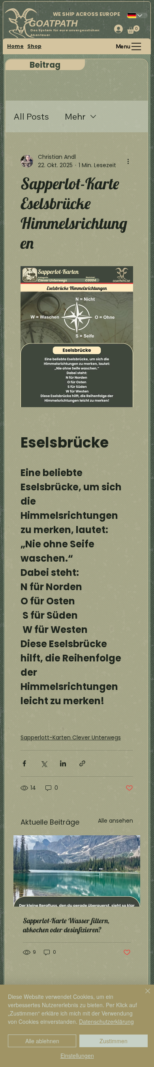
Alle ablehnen (42, 1041)
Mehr (75, 116)
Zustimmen (114, 1041)
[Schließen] (142, 995)
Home (15, 46)
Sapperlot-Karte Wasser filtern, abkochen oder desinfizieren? (66, 925)
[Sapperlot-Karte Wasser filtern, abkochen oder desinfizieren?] (76, 871)
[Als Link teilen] (82, 763)
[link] (133, 29)
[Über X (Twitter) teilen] (43, 763)
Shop (34, 46)
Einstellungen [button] (77, 1055)
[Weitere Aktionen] (128, 161)
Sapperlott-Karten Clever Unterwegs (71, 737)
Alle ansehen (115, 821)
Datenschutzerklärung (106, 1021)
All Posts (31, 116)
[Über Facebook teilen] (24, 763)
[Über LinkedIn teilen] (63, 763)
